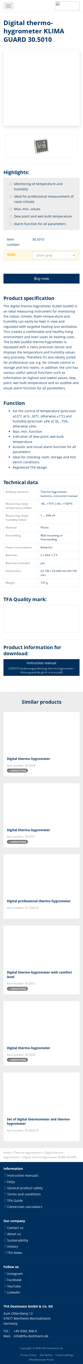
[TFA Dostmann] (68, 6)
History (12, 1246)
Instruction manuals (22, 1175)
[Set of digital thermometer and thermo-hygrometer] (41, 1092)
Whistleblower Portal (41, 1359)
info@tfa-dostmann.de (31, 1336)
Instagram (15, 1273)
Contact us (15, 1227)
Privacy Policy (28, 1354)
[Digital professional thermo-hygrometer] (41, 874)
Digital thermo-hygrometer (28, 758)
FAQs (11, 1181)
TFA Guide (15, 1200)
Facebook (14, 1280)
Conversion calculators (24, 1207)
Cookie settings (64, 1354)
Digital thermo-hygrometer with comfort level (39, 974)
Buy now (41, 278)
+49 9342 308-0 (25, 1331)
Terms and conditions (24, 1194)
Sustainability (17, 1240)
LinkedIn (13, 1292)
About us (14, 1234)
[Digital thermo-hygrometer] (41, 732)
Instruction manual (41, 667)
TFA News (14, 1252)
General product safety (25, 1188)
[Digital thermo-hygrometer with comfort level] (41, 946)
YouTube (14, 1286)
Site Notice (46, 1354)
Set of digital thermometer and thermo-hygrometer (39, 1121)
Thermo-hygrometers (28, 1152)
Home (7, 1152)
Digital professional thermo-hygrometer (39, 901)
